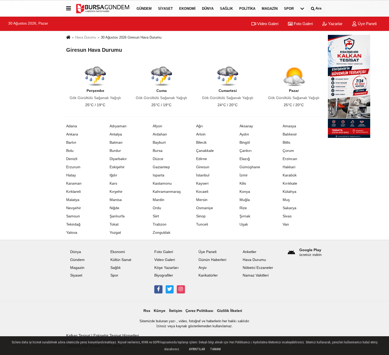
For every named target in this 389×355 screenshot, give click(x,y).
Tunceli (202, 224)
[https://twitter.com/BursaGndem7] (170, 289)
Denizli (71, 159)
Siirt (156, 216)
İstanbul (202, 175)
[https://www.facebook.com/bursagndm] (158, 289)
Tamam (215, 349)
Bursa (157, 150)
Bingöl (244, 142)
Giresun (202, 167)
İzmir (243, 175)
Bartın (71, 142)
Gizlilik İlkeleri (229, 311)
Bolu (70, 150)
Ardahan (160, 134)
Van (286, 224)
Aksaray (246, 126)
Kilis (242, 183)
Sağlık (226, 9)
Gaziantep (161, 167)
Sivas (287, 216)
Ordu (157, 208)
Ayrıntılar (197, 349)
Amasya (289, 126)
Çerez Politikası (199, 311)
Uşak (243, 224)
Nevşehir (73, 208)
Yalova (71, 232)
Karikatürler (208, 275)
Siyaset (165, 9)
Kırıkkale (290, 183)
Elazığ (244, 159)
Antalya (116, 134)
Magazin (270, 9)
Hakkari (289, 167)
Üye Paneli (367, 23)
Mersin (201, 200)
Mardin (158, 200)
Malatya (72, 200)
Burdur (115, 150)
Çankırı (245, 150)
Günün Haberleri (212, 260)
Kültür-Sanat (120, 260)
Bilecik (201, 142)
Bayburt (159, 142)
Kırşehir (116, 191)
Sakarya (289, 208)
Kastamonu (162, 183)
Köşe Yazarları (166, 268)
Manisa (116, 200)
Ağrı (199, 126)
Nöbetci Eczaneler (258, 268)
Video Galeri (267, 23)
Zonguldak (161, 232)
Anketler (249, 252)
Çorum (288, 150)
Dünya (208, 9)
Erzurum (73, 167)
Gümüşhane (249, 167)
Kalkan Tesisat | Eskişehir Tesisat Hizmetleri (102, 336)
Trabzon (159, 224)
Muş (286, 200)
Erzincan (290, 159)
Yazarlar (334, 23)
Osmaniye (204, 208)
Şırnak (244, 216)
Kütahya (289, 191)
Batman (116, 142)
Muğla (244, 200)
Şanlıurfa (117, 216)
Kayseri (202, 183)
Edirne (201, 159)
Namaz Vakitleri (256, 275)
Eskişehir (117, 167)
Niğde (114, 208)
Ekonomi (187, 9)
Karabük (290, 175)
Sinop (201, 216)
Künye (159, 311)
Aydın (244, 134)
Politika (247, 9)
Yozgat (115, 232)
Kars (113, 183)
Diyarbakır (118, 159)
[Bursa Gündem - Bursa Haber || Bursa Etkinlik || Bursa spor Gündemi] (102, 8)
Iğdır (113, 175)
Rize (243, 208)
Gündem (144, 9)
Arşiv (202, 268)
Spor (289, 9)
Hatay (71, 175)
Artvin (201, 134)
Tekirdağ (73, 224)
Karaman (74, 183)
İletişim (175, 311)
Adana (71, 126)
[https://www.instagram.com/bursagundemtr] (181, 289)
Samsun (73, 216)
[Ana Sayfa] (68, 38)
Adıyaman (118, 126)
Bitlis (286, 142)
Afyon (157, 126)
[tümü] (302, 8)
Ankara (72, 134)
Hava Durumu (85, 37)
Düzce (158, 159)
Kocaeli (202, 191)
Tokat (114, 224)
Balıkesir (290, 134)
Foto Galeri (303, 23)
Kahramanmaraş (167, 191)
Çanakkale (205, 150)
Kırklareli (73, 191)
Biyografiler (163, 275)
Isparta (158, 175)
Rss (146, 311)
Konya (244, 191)
